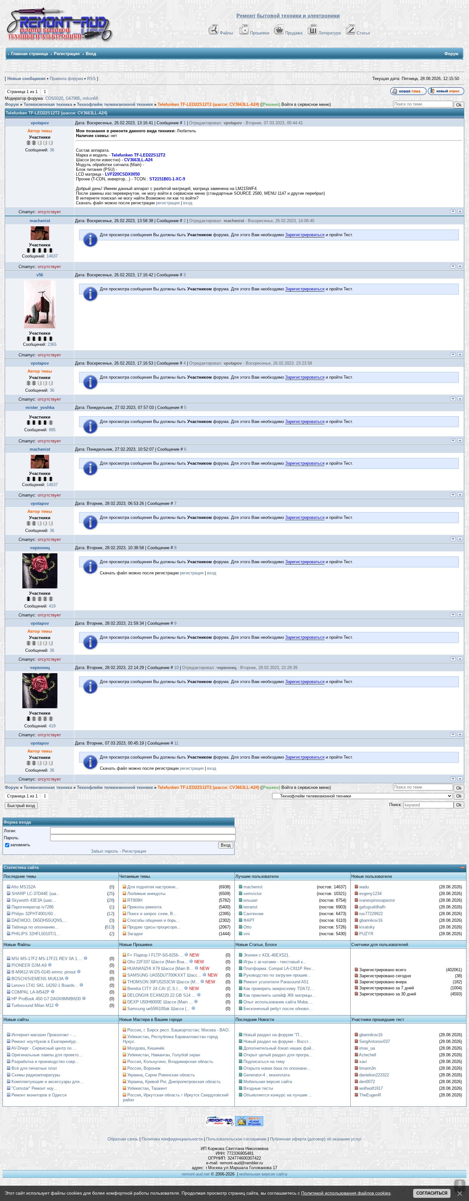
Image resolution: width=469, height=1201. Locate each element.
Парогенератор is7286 (32, 907)
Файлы (226, 33)
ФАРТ (249, 920)
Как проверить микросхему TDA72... (278, 988)
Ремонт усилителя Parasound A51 (276, 981)
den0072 (367, 1081)
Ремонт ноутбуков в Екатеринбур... (45, 1041)
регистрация (168, 202)
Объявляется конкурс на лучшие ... (277, 1095)
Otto (247, 927)
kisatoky (367, 927)
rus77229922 (371, 913)
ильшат (250, 900)
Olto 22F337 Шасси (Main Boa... (157, 961)
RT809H (134, 900)
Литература (329, 33)
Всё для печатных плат (34, 1068)
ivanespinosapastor (377, 900)
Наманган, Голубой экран (175, 1054)
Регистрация (67, 53)
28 (110, 900)
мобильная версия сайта (263, 1174)
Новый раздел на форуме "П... (273, 1034)
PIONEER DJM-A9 (29, 965)
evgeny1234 (370, 893)
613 (109, 927)
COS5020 (54, 98)
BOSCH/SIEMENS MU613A (37, 978)
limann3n (367, 1068)
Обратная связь (123, 1139)
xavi (363, 1061)
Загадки (135, 933)
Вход (91, 53)
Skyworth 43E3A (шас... (33, 900)
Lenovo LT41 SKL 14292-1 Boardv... (44, 985)
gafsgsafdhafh (372, 907)
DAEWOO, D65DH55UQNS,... (39, 920)
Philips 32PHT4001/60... (33, 913)
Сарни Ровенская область (170, 1075)
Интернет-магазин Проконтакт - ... (44, 1034)
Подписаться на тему (264, 1061)
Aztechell (367, 1054)
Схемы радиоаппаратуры (35, 1075)
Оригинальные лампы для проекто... (46, 1054)
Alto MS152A (23, 886)
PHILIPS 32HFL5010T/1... (35, 933)
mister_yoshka (40, 407)
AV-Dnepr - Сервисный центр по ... (44, 1048)
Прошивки (259, 33)
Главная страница (29, 53)
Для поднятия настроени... (153, 886)
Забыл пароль (104, 851)
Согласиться (431, 1193)
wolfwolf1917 (371, 1088)
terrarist (250, 907)
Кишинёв (155, 1048)
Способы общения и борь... (153, 920)
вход (187, 202)
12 (110, 913)
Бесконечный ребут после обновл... (278, 1008)
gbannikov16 (371, 920)
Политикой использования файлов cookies (346, 1193)
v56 (39, 275)
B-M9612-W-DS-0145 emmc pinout (43, 972)
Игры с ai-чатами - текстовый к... (275, 961)
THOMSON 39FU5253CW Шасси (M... (163, 981)
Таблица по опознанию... (35, 927)
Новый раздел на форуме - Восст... (277, 1041)
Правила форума (66, 78)
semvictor (252, 893)
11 (176, 743)
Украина (135, 1075)
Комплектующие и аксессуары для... (47, 1081)
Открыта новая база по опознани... (276, 1068)
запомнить (20, 844)
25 (110, 893)
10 (176, 667)
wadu (364, 886)
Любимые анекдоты (146, 893)
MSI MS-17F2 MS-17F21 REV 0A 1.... (46, 958)
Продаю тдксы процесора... (154, 927)
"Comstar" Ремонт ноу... (34, 1088)
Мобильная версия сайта (267, 1081)
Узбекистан (138, 1036)
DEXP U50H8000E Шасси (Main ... (160, 1002)
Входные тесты (258, 1088)
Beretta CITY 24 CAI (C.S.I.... (155, 988)
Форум (12, 104)
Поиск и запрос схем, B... (152, 913)
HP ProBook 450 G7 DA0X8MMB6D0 (46, 998)
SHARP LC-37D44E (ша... (35, 893)
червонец (40, 547)
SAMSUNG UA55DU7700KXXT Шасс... (164, 975)
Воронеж (152, 1068)
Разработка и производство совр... (45, 1061)
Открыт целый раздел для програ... (277, 1054)
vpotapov (40, 122)
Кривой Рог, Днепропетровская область (183, 1081)
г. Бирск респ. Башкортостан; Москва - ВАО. (187, 1030)
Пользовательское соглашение (236, 1139)
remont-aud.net (196, 1174)
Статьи (363, 33)
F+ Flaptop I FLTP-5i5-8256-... (155, 955)
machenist (40, 220)
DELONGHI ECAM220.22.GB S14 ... (161, 995)
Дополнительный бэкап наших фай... (279, 1048)
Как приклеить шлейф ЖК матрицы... (279, 995)
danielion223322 (374, 1075)
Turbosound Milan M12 (32, 1005)
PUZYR (366, 933)
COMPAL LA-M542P (30, 992)
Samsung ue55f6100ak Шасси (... (158, 1008)
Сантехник (253, 913)
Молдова (136, 1048)
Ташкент (159, 1088)
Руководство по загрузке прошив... (277, 975)
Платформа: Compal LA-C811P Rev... (279, 968)
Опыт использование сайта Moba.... (278, 1002)
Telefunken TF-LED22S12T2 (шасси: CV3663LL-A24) (208, 104)
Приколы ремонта (144, 907)
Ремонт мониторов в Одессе (39, 1095)
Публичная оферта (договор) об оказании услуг (316, 1139)
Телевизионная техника (48, 104)
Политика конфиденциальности (172, 1139)
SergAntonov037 (374, 1041)
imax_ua (367, 1048)
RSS (91, 78)
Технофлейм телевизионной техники (115, 104)
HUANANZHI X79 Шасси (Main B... (160, 968)
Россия (134, 1030)
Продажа (293, 33)
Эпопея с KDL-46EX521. (266, 955)
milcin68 (90, 98)
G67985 (73, 98)
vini (246, 933)
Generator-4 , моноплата (266, 1075)
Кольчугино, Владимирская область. (179, 1061)
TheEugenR (370, 1095)
